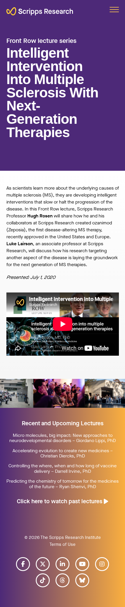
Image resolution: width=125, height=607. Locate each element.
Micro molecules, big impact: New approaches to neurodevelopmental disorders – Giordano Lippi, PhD (62, 438)
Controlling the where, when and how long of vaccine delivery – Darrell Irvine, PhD (62, 468)
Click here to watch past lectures (60, 501)
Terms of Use (62, 544)
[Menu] (114, 9)
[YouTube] (82, 564)
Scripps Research (39, 14)
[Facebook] (23, 564)
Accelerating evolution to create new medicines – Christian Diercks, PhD (62, 453)
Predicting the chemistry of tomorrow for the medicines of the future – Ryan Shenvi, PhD (62, 483)
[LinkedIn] (62, 564)
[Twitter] (43, 564)
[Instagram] (102, 564)
